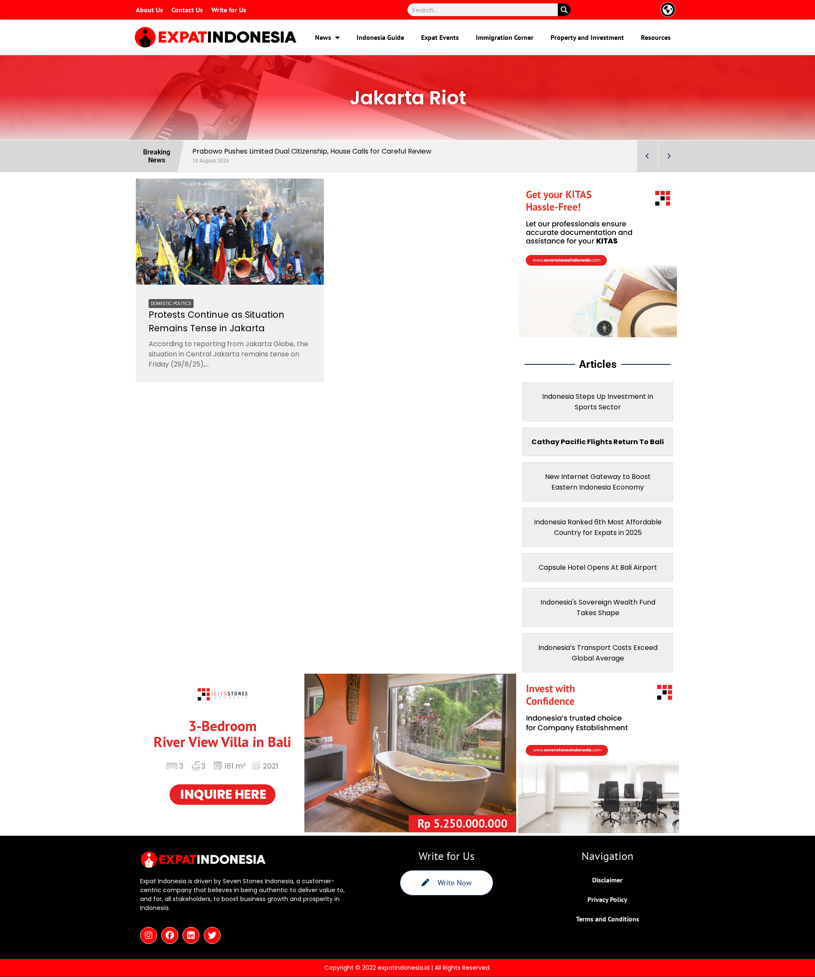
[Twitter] (212, 935)
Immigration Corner (505, 37)
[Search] (564, 9)
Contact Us (187, 10)
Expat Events (440, 37)
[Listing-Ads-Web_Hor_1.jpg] (326, 830)
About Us (149, 10)
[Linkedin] (191, 935)
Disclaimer (607, 880)
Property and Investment (587, 37)
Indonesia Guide (380, 37)
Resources (656, 37)
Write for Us (228, 10)
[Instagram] (148, 935)
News (323, 37)
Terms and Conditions (607, 919)
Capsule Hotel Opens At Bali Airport (598, 567)
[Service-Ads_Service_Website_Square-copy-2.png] (598, 830)
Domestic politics (171, 303)
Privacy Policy (607, 899)
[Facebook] (169, 935)
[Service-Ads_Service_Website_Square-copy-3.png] (597, 334)
